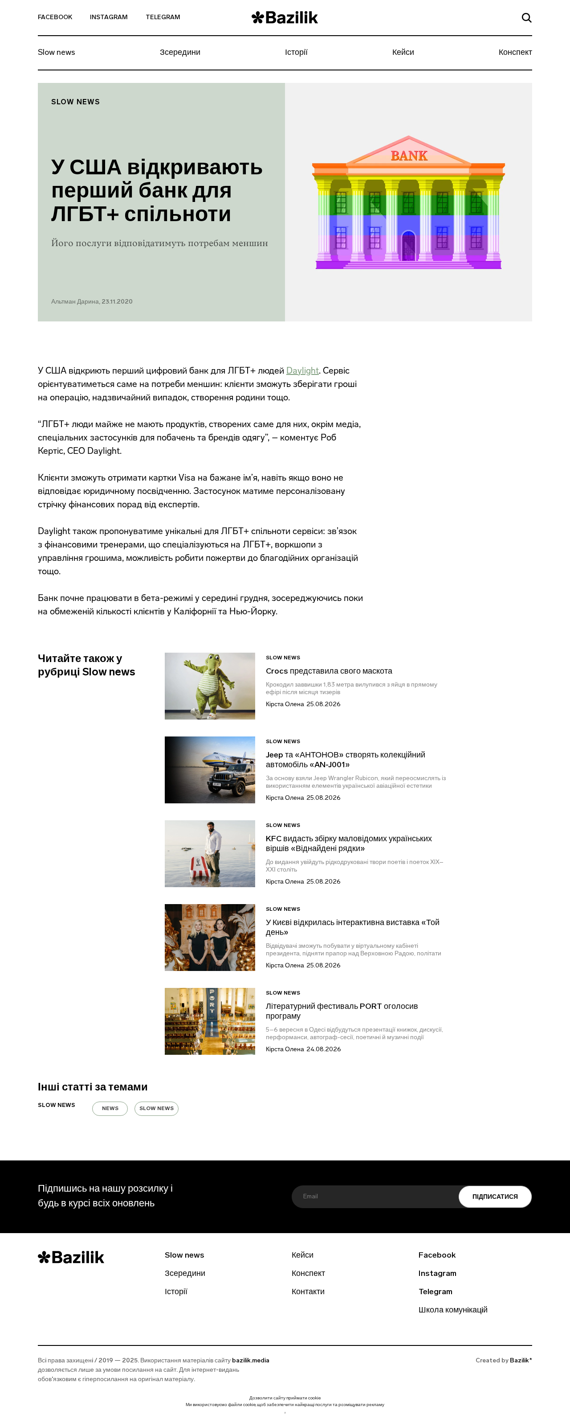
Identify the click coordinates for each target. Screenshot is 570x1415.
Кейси (403, 53)
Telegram (163, 17)
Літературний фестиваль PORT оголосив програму (342, 1012)
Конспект (515, 53)
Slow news (56, 53)
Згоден (285, 1412)
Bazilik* (521, 1360)
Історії (296, 53)
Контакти (308, 1292)
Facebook (55, 17)
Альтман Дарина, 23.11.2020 (92, 302)
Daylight (302, 370)
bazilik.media (250, 1360)
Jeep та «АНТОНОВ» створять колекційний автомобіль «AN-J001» (345, 760)
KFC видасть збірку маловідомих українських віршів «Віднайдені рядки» (349, 844)
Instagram (109, 17)
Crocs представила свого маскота (330, 672)
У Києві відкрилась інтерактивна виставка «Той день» (353, 928)
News (110, 1108)
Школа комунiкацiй (453, 1311)
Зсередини (180, 53)
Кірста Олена (285, 704)
